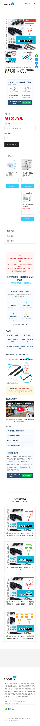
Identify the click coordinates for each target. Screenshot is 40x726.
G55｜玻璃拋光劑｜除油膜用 (27, 205)
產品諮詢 (10, 235)
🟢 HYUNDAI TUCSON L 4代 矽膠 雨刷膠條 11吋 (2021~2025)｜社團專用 (20, 603)
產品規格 (7, 124)
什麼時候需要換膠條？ (14, 435)
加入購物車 (12, 144)
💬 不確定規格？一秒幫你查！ (15, 102)
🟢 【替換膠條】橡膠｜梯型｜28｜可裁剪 (20, 568)
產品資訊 (10, 230)
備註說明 (10, 241)
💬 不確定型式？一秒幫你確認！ (14, 475)
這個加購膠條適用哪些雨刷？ (16, 431)
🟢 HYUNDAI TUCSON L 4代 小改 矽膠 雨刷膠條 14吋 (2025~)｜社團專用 (20, 534)
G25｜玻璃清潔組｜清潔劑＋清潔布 (27, 173)
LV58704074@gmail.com (11, 720)
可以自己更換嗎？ (13, 440)
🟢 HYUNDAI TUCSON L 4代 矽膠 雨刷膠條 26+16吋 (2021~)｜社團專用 (20, 637)
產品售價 (7, 114)
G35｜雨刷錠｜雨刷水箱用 (11, 173)
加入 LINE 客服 (26, 102)
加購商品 (12, 186)
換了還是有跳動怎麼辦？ (15, 445)
